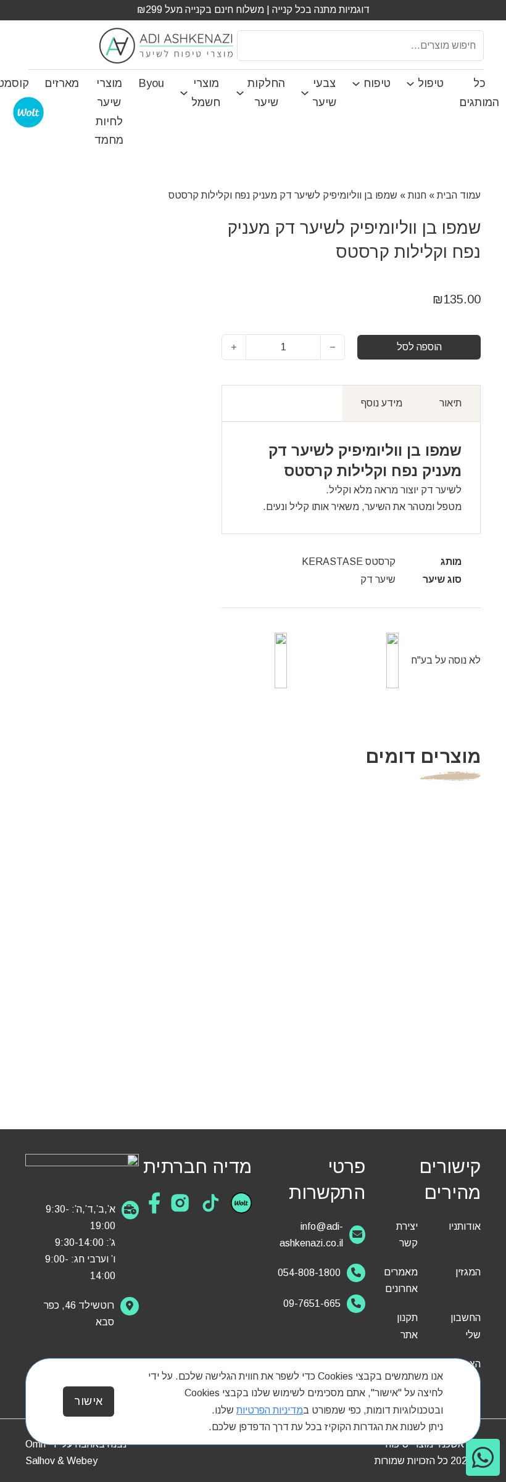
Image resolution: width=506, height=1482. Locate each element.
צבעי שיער (324, 93)
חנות (417, 195)
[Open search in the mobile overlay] (360, 45)
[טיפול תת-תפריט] (412, 84)
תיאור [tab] (450, 403)
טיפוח (377, 83)
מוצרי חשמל (205, 93)
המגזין (468, 1272)
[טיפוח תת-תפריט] (357, 84)
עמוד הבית (459, 195)
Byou (151, 83)
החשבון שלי (465, 1326)
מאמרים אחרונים (401, 1280)
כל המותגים (479, 93)
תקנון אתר (407, 1326)
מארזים (61, 83)
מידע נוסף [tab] (381, 403)
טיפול (431, 83)
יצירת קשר (407, 1234)
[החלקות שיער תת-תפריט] (241, 93)
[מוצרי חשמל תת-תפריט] (185, 93)
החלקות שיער (266, 93)
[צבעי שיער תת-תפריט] (306, 93)
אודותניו (465, 1226)
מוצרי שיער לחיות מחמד (108, 111)
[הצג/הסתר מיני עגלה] (35, 45)
